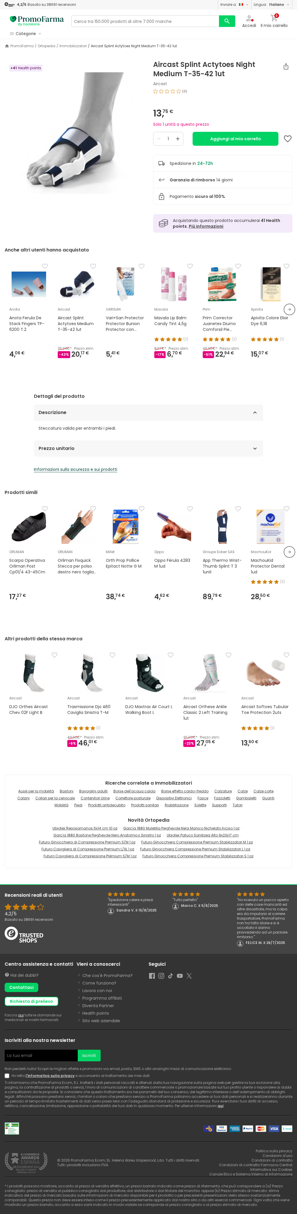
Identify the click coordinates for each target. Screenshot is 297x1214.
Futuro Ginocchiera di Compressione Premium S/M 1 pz (87, 842)
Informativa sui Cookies (271, 1169)
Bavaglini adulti (93, 791)
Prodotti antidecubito (106, 805)
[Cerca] (227, 21)
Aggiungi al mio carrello (235, 139)
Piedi (78, 805)
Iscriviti (89, 1055)
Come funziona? (99, 983)
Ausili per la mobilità (36, 791)
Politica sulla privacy (274, 1151)
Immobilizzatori (73, 46)
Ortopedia (46, 46)
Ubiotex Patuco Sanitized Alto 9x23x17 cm (203, 835)
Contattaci (21, 987)
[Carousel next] (289, 309)
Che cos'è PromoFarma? (107, 975)
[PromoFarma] (36, 21)
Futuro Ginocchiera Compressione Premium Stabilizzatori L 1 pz (195, 849)
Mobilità (61, 805)
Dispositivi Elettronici (174, 798)
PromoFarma (22, 46)
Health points (95, 1013)
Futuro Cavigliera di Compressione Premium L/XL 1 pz (87, 849)
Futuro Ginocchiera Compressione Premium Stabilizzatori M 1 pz (197, 842)
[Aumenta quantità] (177, 138)
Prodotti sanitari (145, 805)
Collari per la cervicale (55, 798)
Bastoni (66, 791)
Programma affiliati (102, 998)
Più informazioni (206, 226)
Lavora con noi (97, 991)
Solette (200, 805)
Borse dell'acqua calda (134, 791)
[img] (74, 133)
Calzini (23, 798)
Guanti (268, 798)
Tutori (237, 805)
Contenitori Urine (95, 798)
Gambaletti (246, 798)
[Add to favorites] (287, 138)
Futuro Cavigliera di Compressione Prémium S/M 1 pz (90, 856)
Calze (243, 791)
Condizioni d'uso (277, 1155)
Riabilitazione (177, 805)
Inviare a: (228, 4)
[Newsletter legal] (8, 1075)
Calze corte (263, 791)
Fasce (203, 798)
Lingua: (269, 4)
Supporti (219, 805)
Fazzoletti (222, 798)
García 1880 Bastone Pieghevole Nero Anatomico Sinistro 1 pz (107, 835)
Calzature (223, 791)
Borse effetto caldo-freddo (185, 791)
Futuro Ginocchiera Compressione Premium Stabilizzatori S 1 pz (197, 856)
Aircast (160, 84)
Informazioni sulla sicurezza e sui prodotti (75, 469)
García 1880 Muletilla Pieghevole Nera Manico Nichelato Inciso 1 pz (181, 828)
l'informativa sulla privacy (50, 1075)
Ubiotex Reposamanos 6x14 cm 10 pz (84, 828)
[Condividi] (286, 66)
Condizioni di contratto (271, 1160)
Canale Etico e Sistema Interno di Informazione (250, 1174)
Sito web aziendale (101, 1021)
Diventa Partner (98, 1006)
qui (21, 1015)
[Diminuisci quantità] (158, 138)
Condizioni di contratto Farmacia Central (255, 1164)
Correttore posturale (133, 798)
